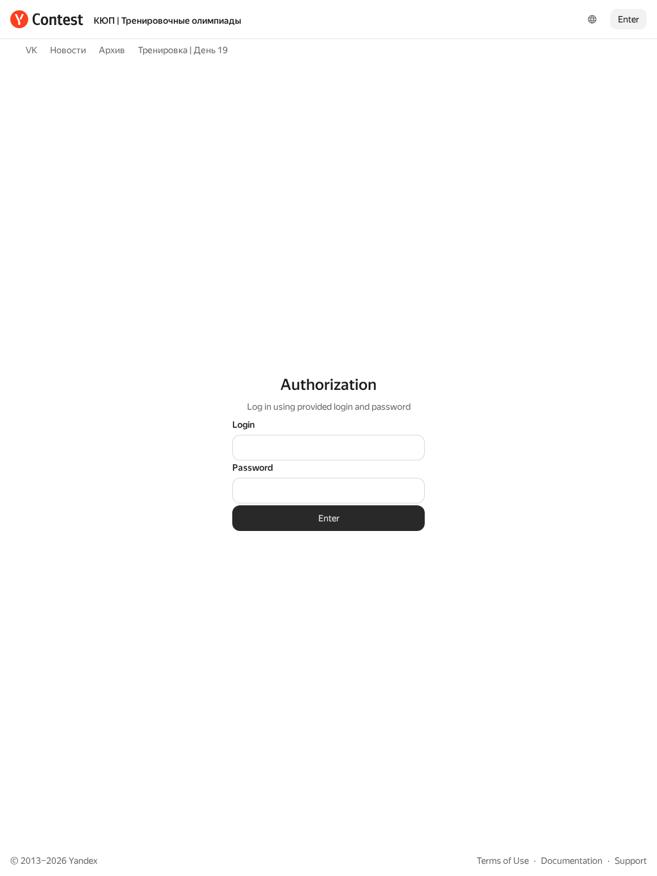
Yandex (83, 860)
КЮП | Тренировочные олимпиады (167, 20)
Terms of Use (503, 860)
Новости (68, 50)
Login (243, 424)
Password (252, 467)
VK (31, 50)
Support (631, 860)
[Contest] (46, 19)
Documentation (571, 860)
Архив (112, 50)
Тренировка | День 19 (183, 50)
